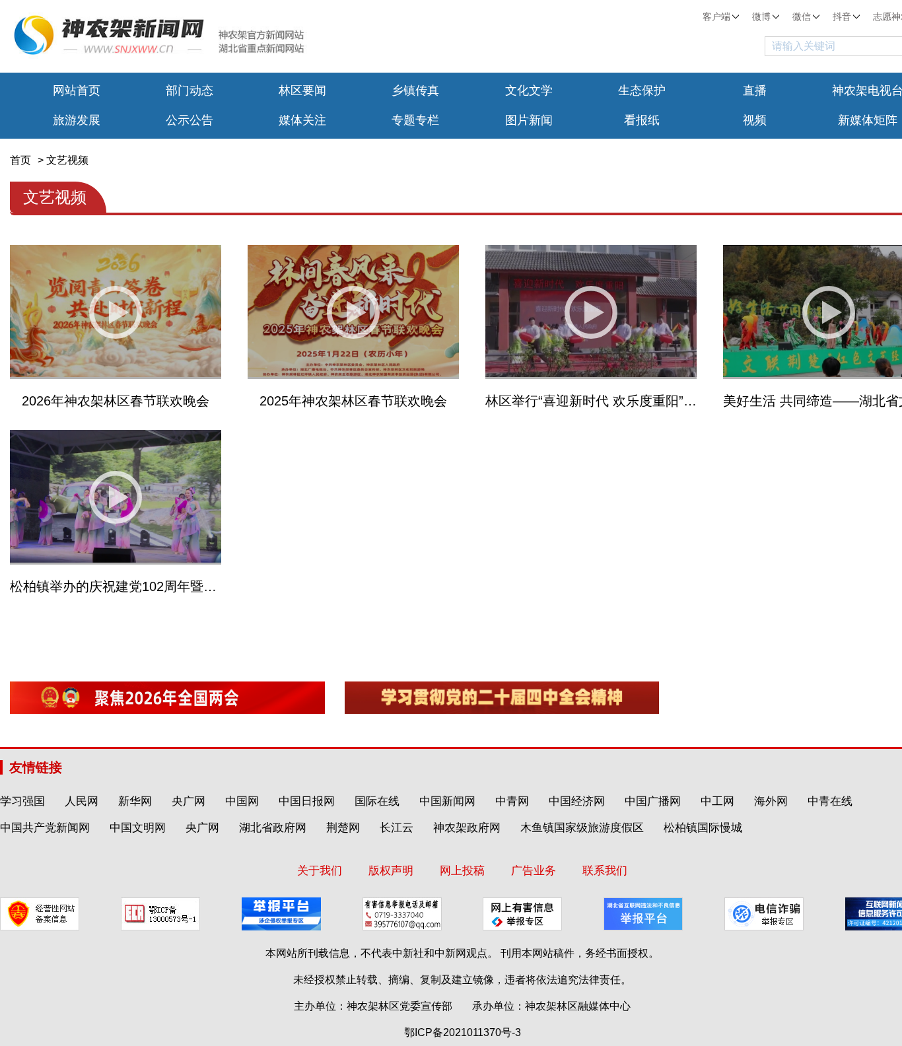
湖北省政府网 (272, 827)
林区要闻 (302, 90)
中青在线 (830, 801)
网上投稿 (462, 870)
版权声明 (390, 870)
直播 (755, 90)
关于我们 (319, 870)
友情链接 (35, 767)
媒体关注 (302, 120)
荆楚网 (343, 827)
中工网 (717, 801)
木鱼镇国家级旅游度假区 (582, 827)
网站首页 (76, 90)
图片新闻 (529, 120)
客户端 (716, 16)
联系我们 (604, 870)
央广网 (188, 801)
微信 (801, 16)
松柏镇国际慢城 (703, 827)
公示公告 (189, 120)
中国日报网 (307, 801)
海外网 (771, 801)
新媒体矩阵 (867, 120)
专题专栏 (415, 120)
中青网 (512, 801)
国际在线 (377, 801)
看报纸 (642, 120)
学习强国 (22, 801)
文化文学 (529, 90)
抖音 (842, 16)
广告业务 (533, 870)
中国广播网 (653, 801)
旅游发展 (76, 120)
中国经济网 (577, 801)
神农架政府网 (467, 827)
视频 (755, 120)
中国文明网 (138, 827)
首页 (20, 160)
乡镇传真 (415, 90)
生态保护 (642, 90)
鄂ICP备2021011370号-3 (462, 1032)
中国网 (242, 801)
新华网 (135, 801)
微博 (761, 16)
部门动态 (189, 90)
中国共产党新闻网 (45, 827)
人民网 (81, 801)
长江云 (396, 827)
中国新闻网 (447, 801)
